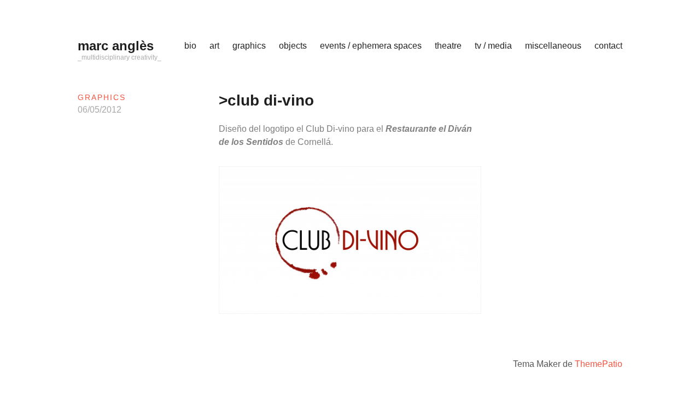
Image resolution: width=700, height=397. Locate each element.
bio (190, 45)
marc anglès (116, 45)
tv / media (493, 45)
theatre (448, 45)
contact (608, 45)
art (214, 45)
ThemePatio (598, 364)
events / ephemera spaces (371, 45)
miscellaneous (553, 45)
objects (293, 45)
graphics (249, 45)
